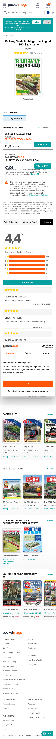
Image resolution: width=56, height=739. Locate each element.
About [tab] (46, 353)
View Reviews (27, 282)
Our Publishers (8, 666)
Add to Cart (13, 457)
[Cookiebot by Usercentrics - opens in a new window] (41, 346)
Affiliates (6, 708)
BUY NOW (42, 144)
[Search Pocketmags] (5, 13)
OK (28, 383)
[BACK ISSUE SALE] (12, 442)
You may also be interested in (20, 574)
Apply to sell (7, 725)
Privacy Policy (8, 675)
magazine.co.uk (34, 713)
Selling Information (10, 720)
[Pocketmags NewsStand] (17, 5)
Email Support (33, 648)
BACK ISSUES (10, 414)
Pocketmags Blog (9, 662)
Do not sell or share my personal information (28, 391)
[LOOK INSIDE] (28, 94)
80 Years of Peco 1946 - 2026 (11, 502)
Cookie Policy (8, 689)
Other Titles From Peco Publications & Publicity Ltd (20, 520)
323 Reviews (36, 53)
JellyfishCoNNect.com (36, 717)
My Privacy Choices (10, 693)
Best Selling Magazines (12, 653)
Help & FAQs (33, 644)
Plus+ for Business (10, 671)
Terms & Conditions (10, 684)
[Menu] (4, 4)
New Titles (7, 648)
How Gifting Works (35, 660)
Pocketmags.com (35, 708)
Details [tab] (28, 353)
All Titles (6, 644)
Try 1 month (42, 166)
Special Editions (13, 468)
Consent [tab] (10, 353)
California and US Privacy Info (14, 680)
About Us (31, 704)
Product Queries (9, 704)
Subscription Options (38, 195)
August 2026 (9, 446)
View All (49, 414)
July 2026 (28, 446)
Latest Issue (9, 36)
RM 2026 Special (31, 502)
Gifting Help (32, 664)
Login (5, 729)
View (5, 457)
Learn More (36, 174)
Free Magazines (9, 657)
